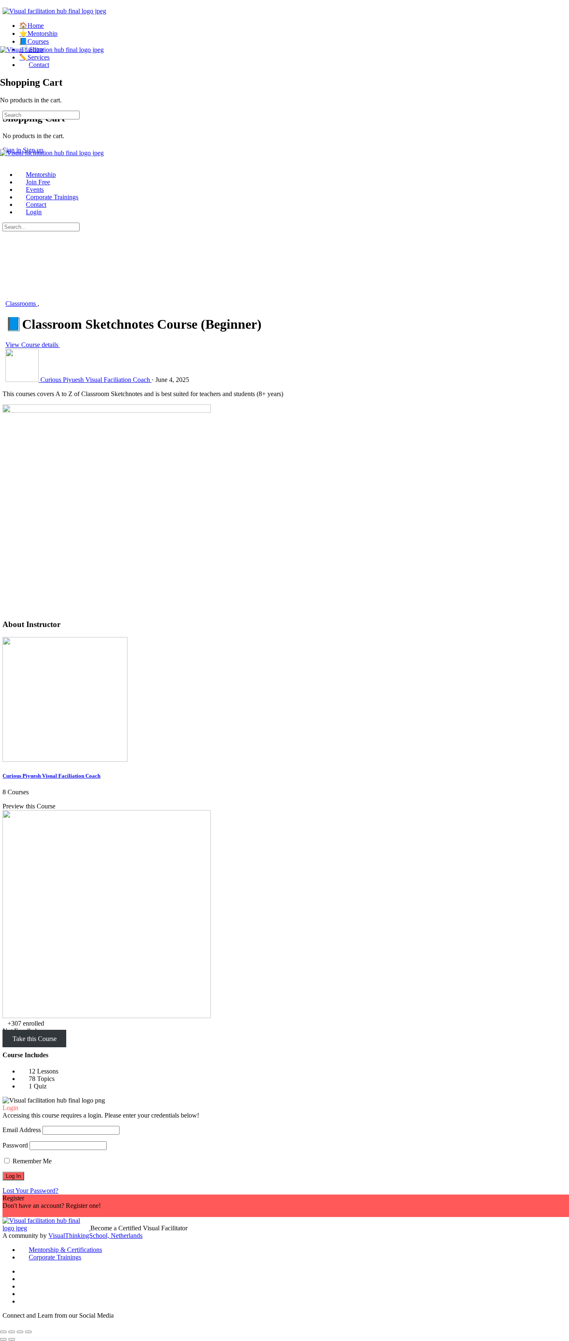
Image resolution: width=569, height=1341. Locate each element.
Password (15, 1145)
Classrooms (21, 303)
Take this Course (34, 1038)
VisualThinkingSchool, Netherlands (95, 1235)
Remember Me (31, 1161)
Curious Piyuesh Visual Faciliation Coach (51, 776)
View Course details (32, 344)
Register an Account (29, 1213)
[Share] (20, 1332)
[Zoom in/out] (3, 1332)
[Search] (7, 93)
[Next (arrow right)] (11, 1339)
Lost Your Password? (30, 1190)
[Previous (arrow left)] (3, 1339)
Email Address (21, 1129)
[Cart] (4, 64)
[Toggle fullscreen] (11, 1332)
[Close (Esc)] (28, 1332)
